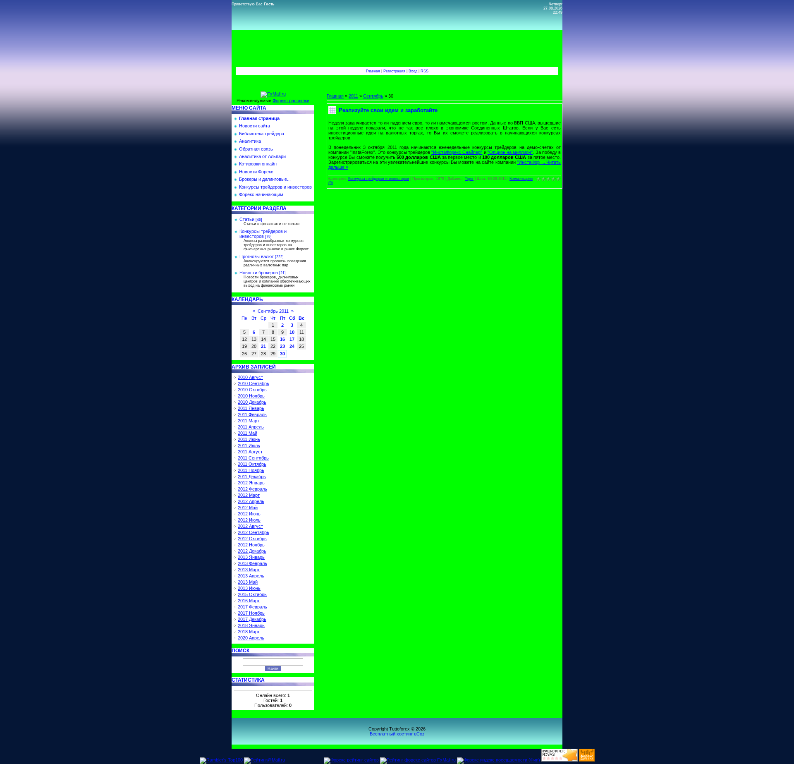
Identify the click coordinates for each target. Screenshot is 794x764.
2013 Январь (251, 557)
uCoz (419, 733)
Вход (413, 71)
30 (282, 353)
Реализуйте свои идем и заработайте (388, 110)
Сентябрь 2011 (273, 311)
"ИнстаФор (531, 162)
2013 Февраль (252, 563)
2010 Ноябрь (251, 395)
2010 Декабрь (252, 402)
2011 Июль (249, 445)
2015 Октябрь (252, 594)
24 (291, 346)
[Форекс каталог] (587, 759)
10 (291, 332)
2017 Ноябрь (251, 613)
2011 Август (250, 451)
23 (282, 346)
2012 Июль (249, 519)
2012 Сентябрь (253, 532)
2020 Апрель (251, 637)
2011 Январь (251, 408)
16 (282, 339)
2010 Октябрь (252, 389)
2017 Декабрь (252, 619)
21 (263, 346)
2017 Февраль (252, 606)
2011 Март (248, 420)
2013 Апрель (251, 575)
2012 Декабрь (252, 550)
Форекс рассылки (291, 100)
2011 (353, 95)
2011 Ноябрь (251, 470)
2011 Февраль (252, 414)
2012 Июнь (249, 513)
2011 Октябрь (252, 464)
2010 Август (250, 377)
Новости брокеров (258, 272)
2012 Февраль (252, 488)
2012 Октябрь (252, 538)
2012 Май (248, 507)
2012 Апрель (251, 501)
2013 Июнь (249, 588)
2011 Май (247, 433)
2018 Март (249, 631)
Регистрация (394, 71)
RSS (424, 71)
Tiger (469, 179)
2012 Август (250, 526)
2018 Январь (251, 625)
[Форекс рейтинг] (559, 759)
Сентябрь (373, 95)
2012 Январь (251, 482)
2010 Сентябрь (253, 383)
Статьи (246, 219)
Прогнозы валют (256, 256)
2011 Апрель (251, 426)
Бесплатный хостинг (391, 733)
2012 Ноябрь (251, 544)
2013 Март (249, 569)
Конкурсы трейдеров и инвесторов (263, 234)
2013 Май (248, 582)
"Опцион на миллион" (510, 152)
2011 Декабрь (252, 476)
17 (291, 339)
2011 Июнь (249, 439)
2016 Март (249, 600)
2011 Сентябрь (253, 457)
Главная (373, 71)
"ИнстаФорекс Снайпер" (456, 152)
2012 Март (249, 495)
